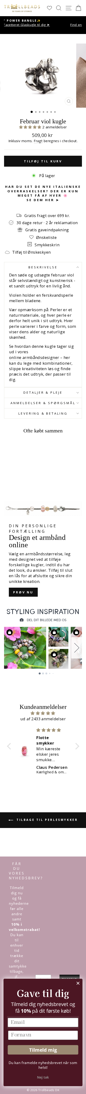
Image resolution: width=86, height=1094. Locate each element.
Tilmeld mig (43, 1050)
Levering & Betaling (43, 413)
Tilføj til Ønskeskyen (31, 252)
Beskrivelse (43, 267)
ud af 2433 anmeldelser (43, 718)
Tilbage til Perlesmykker (46, 820)
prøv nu (23, 592)
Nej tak (43, 1077)
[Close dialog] (78, 983)
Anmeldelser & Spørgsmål (43, 403)
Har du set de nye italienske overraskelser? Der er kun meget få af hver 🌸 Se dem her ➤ (43, 193)
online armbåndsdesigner (34, 357)
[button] (31, 127)
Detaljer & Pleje (43, 392)
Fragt (38, 141)
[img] (43, 713)
